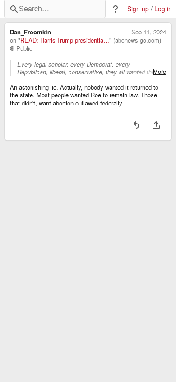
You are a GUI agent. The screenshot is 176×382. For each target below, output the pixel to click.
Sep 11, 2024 (148, 32)
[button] (115, 9)
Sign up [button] (138, 9)
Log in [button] (163, 9)
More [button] (159, 71)
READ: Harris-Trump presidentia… (64, 40)
